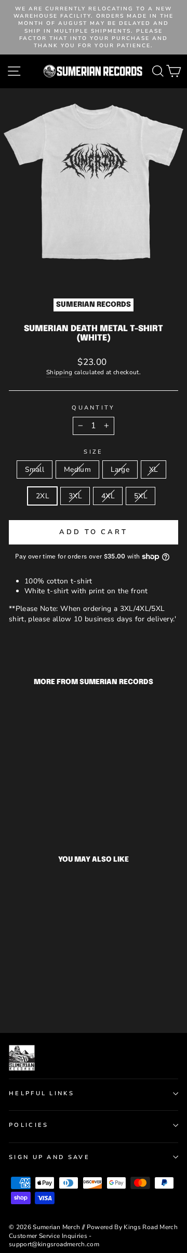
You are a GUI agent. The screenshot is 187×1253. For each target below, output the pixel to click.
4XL (107, 496)
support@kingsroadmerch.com (54, 1244)
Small (34, 469)
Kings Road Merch (151, 1227)
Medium (77, 469)
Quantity (93, 408)
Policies (29, 1125)
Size (93, 452)
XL (153, 469)
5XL (140, 496)
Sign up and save (49, 1157)
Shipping (59, 372)
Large (120, 469)
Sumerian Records (93, 304)
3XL (75, 496)
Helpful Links (41, 1093)
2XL (42, 496)
